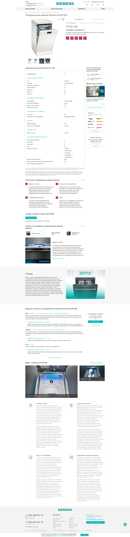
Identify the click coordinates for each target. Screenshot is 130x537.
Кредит (54, 522)
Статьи (70, 519)
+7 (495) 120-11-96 (95, 141)
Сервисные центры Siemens (59, 521)
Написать (95, 146)
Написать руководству (95, 522)
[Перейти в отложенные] (87, 4)
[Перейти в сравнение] (92, 4)
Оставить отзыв (31, 217)
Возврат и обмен (57, 524)
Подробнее (95, 131)
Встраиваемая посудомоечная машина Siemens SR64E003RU (54, 313)
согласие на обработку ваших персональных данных (51, 534)
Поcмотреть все (95, 325)
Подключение (56, 519)
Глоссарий (71, 522)
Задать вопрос (95, 321)
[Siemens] (65, 3)
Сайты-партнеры (73, 526)
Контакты (71, 527)
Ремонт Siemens (57, 526)
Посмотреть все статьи (95, 107)
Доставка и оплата (57, 517)
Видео (54, 527)
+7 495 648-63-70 (30, 3)
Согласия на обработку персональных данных (65, 535)
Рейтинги (71, 521)
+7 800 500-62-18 (30, 5)
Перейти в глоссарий (57, 258)
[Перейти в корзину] (98, 4)
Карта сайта (88, 530)
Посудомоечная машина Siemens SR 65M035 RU (53, 329)
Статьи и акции (86, 1)
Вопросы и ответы (73, 524)
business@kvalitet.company (94, 519)
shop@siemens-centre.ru (94, 516)
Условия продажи (72, 530)
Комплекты (81, 8)
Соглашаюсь (84, 534)
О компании (71, 517)
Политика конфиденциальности (59, 530)
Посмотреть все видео (97, 362)
